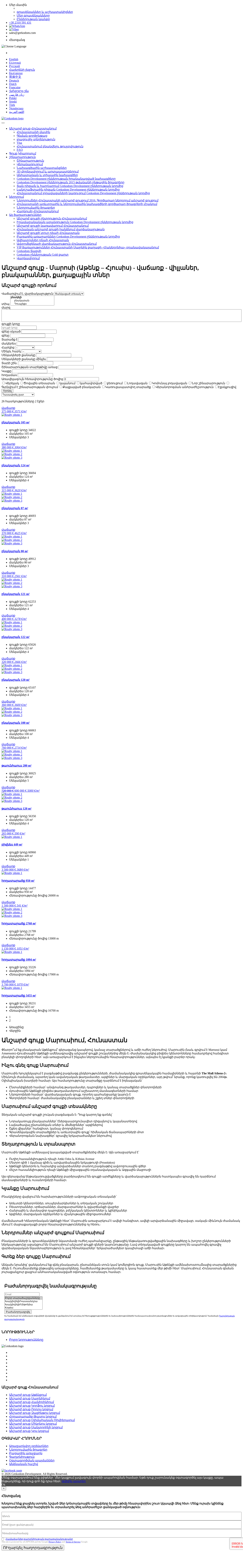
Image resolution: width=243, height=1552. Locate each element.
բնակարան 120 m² (16, 679)
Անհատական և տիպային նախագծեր (47, 175)
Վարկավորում (28, 258)
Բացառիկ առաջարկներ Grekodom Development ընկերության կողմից (68, 236)
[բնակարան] (32, 300)
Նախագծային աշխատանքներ (42, 167)
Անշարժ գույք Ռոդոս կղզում (31, 1409)
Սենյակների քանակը (18, 355)
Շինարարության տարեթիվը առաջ (30, 367)
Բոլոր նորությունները (26, 1339)
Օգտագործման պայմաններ (31, 1460)
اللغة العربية (16, 112)
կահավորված (91, 383)
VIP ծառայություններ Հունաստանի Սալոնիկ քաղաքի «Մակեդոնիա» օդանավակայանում (88, 247)
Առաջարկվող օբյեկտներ (28, 1446)
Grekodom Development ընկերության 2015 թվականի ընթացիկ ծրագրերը (70, 182)
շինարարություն (22, 157)
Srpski (13, 101)
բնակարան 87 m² (15, 508)
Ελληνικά (15, 62)
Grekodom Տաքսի (29, 251)
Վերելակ (12, 383)
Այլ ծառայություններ (25, 214)
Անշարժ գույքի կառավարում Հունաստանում (53, 225)
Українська (16, 108)
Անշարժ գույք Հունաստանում (33, 128)
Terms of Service (73, 1542)
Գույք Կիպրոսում (22, 153)
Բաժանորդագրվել (18, 1311)
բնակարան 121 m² (16, 594)
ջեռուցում (115, 383)
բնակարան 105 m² (16, 422)
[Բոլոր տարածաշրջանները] (23, 1298)
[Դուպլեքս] (32, 303)
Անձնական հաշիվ (23, 1464)
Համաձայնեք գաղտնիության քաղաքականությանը (39, 1539)
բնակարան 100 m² (16, 722)
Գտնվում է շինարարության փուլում (30, 387)
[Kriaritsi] (23, 1307)
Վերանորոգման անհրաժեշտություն (184, 387)
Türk (12, 105)
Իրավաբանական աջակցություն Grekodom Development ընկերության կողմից (75, 222)
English (13, 59)
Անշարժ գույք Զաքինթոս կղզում (34, 1412)
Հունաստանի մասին (33, 132)
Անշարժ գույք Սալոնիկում (29, 1398)
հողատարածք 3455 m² (19, 995)
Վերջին (15, 1030)
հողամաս (9, 375)
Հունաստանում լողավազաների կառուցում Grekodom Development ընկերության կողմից (83, 193)
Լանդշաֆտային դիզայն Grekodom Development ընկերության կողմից (68, 189)
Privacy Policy (55, 1542)
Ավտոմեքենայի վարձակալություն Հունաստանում (57, 243)
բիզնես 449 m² (12, 844)
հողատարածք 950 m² (18, 880)
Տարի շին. (9, 363)
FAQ (20, 149)
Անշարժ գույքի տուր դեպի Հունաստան (48, 233)
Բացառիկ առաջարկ (25, 1453)
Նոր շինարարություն (208, 383)
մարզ (6, 307)
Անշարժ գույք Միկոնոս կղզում (33, 1423)
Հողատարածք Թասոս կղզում (33, 1416)
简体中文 (15, 76)
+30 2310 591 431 (20, 22)
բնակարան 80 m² (15, 551)
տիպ (5, 303)
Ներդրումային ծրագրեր (36, 207)
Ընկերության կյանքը (33, 19)
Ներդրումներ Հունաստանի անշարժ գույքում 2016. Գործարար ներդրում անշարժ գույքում (87, 200)
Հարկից (8, 347)
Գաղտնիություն (22, 1456)
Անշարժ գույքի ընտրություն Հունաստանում (52, 218)
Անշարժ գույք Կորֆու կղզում (32, 1405)
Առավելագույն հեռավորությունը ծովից (32, 379)
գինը (5, 335)
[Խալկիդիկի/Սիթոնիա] (23, 1304)
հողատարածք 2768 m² (19, 923)
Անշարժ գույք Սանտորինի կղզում (36, 1427)
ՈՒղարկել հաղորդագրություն (33, 1548)
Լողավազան (137, 383)
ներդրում (16, 196)
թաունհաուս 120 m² (17, 808)
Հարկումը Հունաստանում (38, 211)
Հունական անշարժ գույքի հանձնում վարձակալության (61, 229)
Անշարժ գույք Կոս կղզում (29, 1431)
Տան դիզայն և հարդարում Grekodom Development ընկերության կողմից (70, 186)
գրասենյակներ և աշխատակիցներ (45, 12)
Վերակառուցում (30, 164)
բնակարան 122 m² (16, 637)
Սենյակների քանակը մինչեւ (24, 359)
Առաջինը (16, 1027)
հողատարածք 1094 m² (19, 959)
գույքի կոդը (11, 323)
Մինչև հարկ (11, 351)
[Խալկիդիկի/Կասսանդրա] (23, 1301)
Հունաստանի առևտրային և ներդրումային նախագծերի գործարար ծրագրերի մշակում (87, 204)
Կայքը (6, 371)
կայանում (67, 383)
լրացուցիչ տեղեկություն (36, 139)
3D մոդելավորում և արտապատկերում (48, 171)
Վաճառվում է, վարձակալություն (27, 293)
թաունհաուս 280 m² (17, 765)
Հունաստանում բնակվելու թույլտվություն (50, 146)
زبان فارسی (16, 94)
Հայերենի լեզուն (22, 69)
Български (16, 73)
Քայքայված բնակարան (82, 387)
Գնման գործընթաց (32, 135)
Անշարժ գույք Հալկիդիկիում (31, 1402)
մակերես (9, 343)
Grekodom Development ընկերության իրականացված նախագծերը (66, 178)
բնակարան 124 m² (16, 465)
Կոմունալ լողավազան (169, 383)
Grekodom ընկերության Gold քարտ (43, 254)
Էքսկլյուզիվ (227, 387)
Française (15, 87)
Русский (14, 66)
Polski (13, 98)
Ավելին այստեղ (74, 1481)
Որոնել (7, 390)
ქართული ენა (19, 91)
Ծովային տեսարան (39, 383)
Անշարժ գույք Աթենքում (28, 1394)
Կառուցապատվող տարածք (128, 387)
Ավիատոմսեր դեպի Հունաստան (43, 240)
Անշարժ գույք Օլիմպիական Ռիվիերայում (42, 1420)
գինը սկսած (11, 331)
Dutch (13, 84)
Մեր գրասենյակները (33, 15)
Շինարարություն (30, 160)
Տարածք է (10, 339)
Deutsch (14, 80)
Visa (19, 142)
